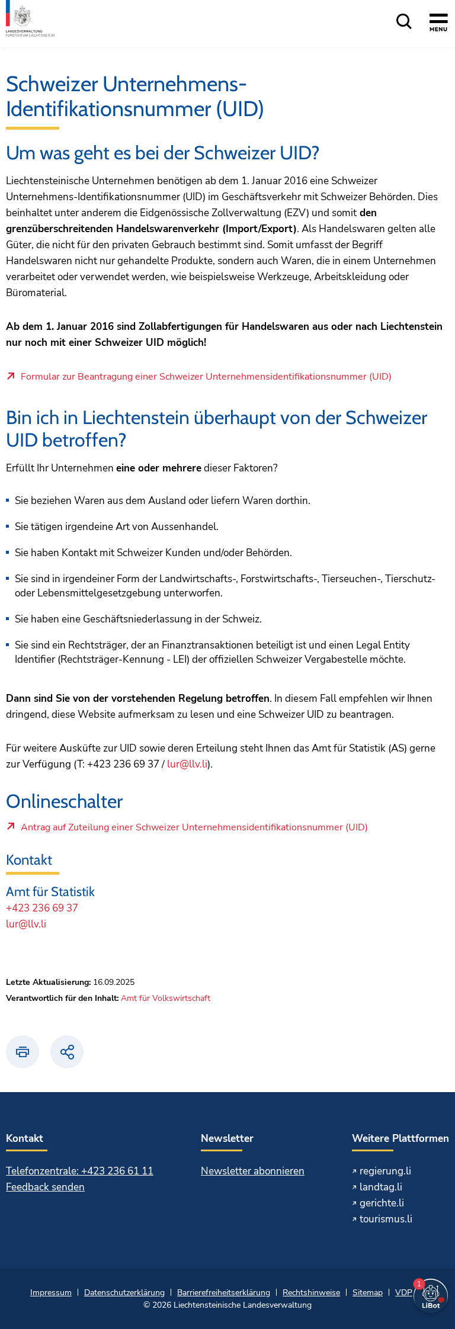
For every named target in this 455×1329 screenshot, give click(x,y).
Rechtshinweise (311, 1292)
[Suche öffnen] (404, 22)
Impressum (51, 1292)
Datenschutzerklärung (124, 1292)
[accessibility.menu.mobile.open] (438, 24)
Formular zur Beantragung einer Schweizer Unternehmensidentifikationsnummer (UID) (206, 377)
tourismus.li (386, 1219)
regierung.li (385, 1171)
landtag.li (381, 1187)
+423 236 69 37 (42, 908)
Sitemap (368, 1292)
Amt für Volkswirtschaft (165, 998)
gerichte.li (382, 1203)
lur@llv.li (187, 764)
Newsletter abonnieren (253, 1171)
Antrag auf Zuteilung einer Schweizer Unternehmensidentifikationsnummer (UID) (194, 830)
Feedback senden (45, 1187)
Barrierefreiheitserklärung (223, 1292)
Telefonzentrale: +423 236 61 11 (79, 1171)
